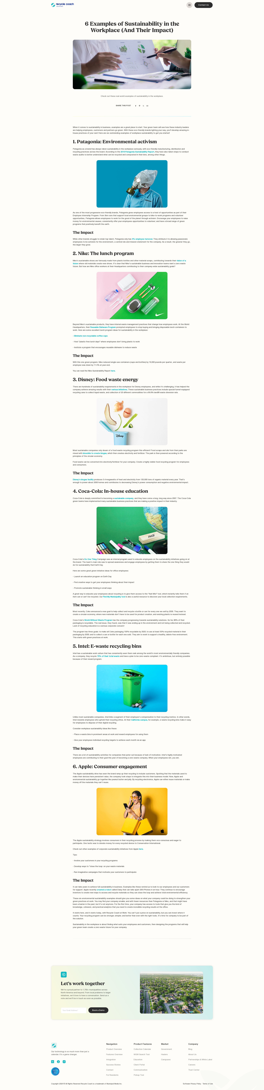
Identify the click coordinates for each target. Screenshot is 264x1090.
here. (113, 371)
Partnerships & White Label (200, 1060)
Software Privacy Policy (192, 1084)
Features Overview (114, 1054)
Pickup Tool (139, 1075)
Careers (191, 1065)
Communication (140, 1070)
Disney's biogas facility (83, 480)
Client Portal (139, 1065)
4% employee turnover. (142, 239)
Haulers (164, 1054)
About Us (192, 1054)
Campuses (166, 1060)
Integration (111, 1060)
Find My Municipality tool (114, 597)
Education (138, 1060)
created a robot (104, 890)
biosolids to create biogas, (95, 453)
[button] (189, 5)
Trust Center (193, 1070)
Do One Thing (90, 559)
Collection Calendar (142, 1049)
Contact (109, 1070)
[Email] (147, 106)
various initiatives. (119, 390)
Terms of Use (208, 1084)
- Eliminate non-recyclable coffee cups (90, 336)
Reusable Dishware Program (103, 327)
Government (166, 1049)
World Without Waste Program (98, 620)
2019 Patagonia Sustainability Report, (138, 152)
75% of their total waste (108, 656)
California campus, (139, 720)
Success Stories (113, 1065)
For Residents (112, 1075)
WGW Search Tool (142, 1054)
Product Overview (114, 1049)
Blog (190, 1049)
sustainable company (123, 498)
